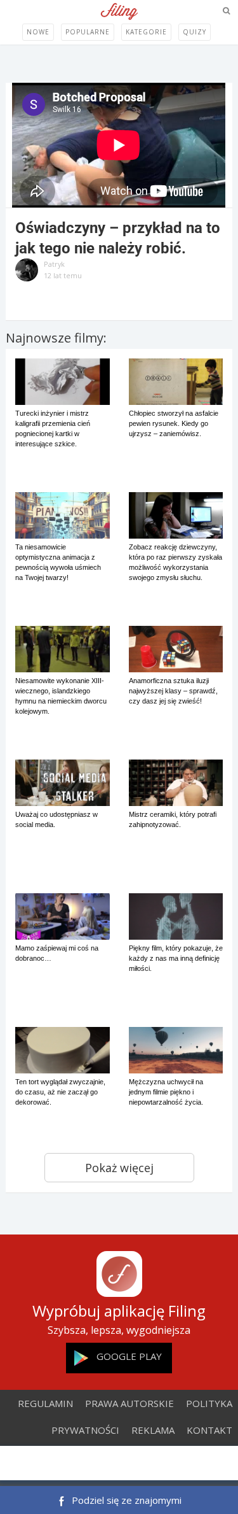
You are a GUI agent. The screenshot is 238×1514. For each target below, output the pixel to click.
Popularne (87, 31)
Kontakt (209, 1430)
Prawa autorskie (129, 1403)
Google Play (129, 1356)
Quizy (194, 31)
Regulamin (45, 1403)
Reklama (153, 1430)
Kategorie (146, 31)
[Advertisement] (119, 1464)
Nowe (38, 31)
